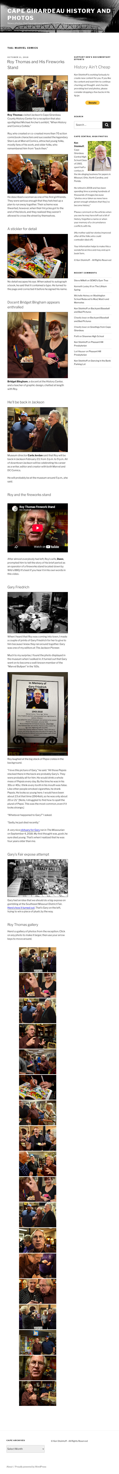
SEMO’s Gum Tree (99, 280)
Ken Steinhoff (81, 308)
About (10, 1466)
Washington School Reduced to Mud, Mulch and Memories (91, 299)
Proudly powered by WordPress (30, 1466)
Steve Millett (80, 280)
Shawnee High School (93, 336)
